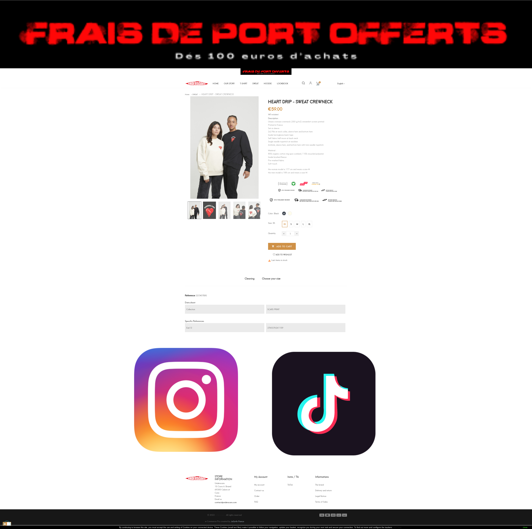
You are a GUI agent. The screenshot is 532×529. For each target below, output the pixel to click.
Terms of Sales (321, 501)
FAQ (256, 501)
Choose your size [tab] (271, 278)
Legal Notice (320, 496)
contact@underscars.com (226, 502)
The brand (319, 484)
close (525, 527)
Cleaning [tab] (250, 278)
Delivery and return (323, 490)
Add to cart (282, 246)
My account (259, 484)
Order (256, 496)
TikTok (290, 484)
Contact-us (259, 490)
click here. (397, 527)
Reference (190, 295)
